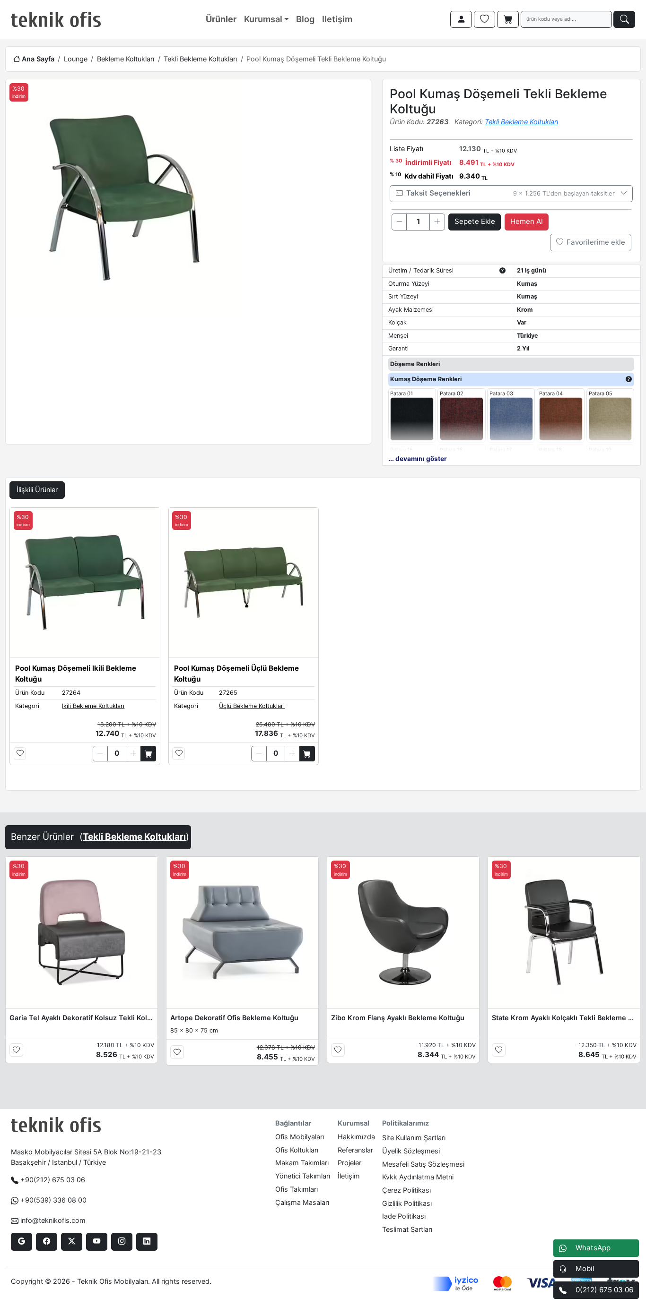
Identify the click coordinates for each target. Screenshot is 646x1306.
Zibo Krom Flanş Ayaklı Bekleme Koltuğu (397, 1018)
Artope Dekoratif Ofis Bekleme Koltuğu (234, 1018)
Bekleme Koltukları (125, 59)
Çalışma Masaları (302, 1202)
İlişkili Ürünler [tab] (37, 490)
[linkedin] (146, 1242)
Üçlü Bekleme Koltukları (252, 705)
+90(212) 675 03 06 (52, 1180)
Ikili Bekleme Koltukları (93, 705)
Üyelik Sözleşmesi (411, 1151)
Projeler (349, 1163)
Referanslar (355, 1150)
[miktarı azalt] (399, 221)
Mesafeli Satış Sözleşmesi (423, 1164)
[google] (21, 1242)
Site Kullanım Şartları (413, 1138)
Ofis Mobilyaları (299, 1137)
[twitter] (71, 1242)
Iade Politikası (404, 1216)
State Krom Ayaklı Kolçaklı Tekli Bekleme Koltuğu (564, 1018)
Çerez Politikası (406, 1190)
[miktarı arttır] (437, 221)
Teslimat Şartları (407, 1229)
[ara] (624, 19)
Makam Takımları (302, 1163)
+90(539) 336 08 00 (53, 1200)
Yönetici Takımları (302, 1176)
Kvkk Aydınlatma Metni (418, 1177)
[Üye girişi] (461, 19)
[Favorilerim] (485, 19)
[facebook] (46, 1242)
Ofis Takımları (296, 1189)
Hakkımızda (356, 1137)
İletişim (349, 1176)
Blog (305, 19)
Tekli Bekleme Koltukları (200, 59)
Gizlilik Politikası (407, 1203)
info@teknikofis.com (53, 1220)
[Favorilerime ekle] (20, 753)
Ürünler (221, 19)
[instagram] (121, 1242)
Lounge (75, 59)
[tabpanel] (323, 647)
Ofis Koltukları (296, 1150)
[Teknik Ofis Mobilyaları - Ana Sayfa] (56, 19)
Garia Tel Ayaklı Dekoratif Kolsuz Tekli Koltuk (81, 1018)
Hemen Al (526, 221)
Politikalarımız (405, 1123)
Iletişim (337, 19)
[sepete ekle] (148, 753)
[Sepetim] (508, 19)
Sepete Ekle (474, 221)
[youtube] (96, 1242)
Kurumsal (263, 19)
